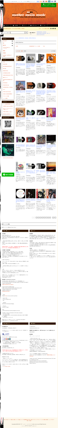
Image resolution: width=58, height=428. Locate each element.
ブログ (40, 28)
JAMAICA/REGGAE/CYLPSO (8, 75)
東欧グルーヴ (5, 77)
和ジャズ (48, 33)
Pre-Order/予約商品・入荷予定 (18, 28)
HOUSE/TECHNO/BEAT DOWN (7, 80)
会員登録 (16, 25)
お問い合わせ (34, 25)
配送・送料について (14, 419)
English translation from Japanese (7, 284)
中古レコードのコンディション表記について (8, 109)
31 (53, 217)
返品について (21, 419)
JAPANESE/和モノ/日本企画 (8, 87)
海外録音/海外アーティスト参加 (34, 46)
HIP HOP (4, 68)
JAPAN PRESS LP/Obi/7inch (41, 33)
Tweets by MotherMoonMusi (8, 157)
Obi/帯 (17, 46)
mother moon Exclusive (40, 34)
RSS (27, 420)
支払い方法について (7, 419)
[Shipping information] (5, 291)
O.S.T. (4, 89)
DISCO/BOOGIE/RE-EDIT (7, 66)
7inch (44, 46)
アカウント (7, 25)
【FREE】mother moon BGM (8, 106)
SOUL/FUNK (5, 64)
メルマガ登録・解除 (45, 28)
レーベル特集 (5, 98)
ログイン (25, 25)
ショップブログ (51, 419)
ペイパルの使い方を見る (6, 366)
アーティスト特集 (6, 96)
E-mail (6, 295)
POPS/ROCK (5, 82)
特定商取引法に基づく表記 (28, 419)
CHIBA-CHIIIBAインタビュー (8, 111)
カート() (43, 25)
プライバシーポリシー (36, 419)
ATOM (30, 420)
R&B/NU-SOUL (5, 70)
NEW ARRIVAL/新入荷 (7, 28)
